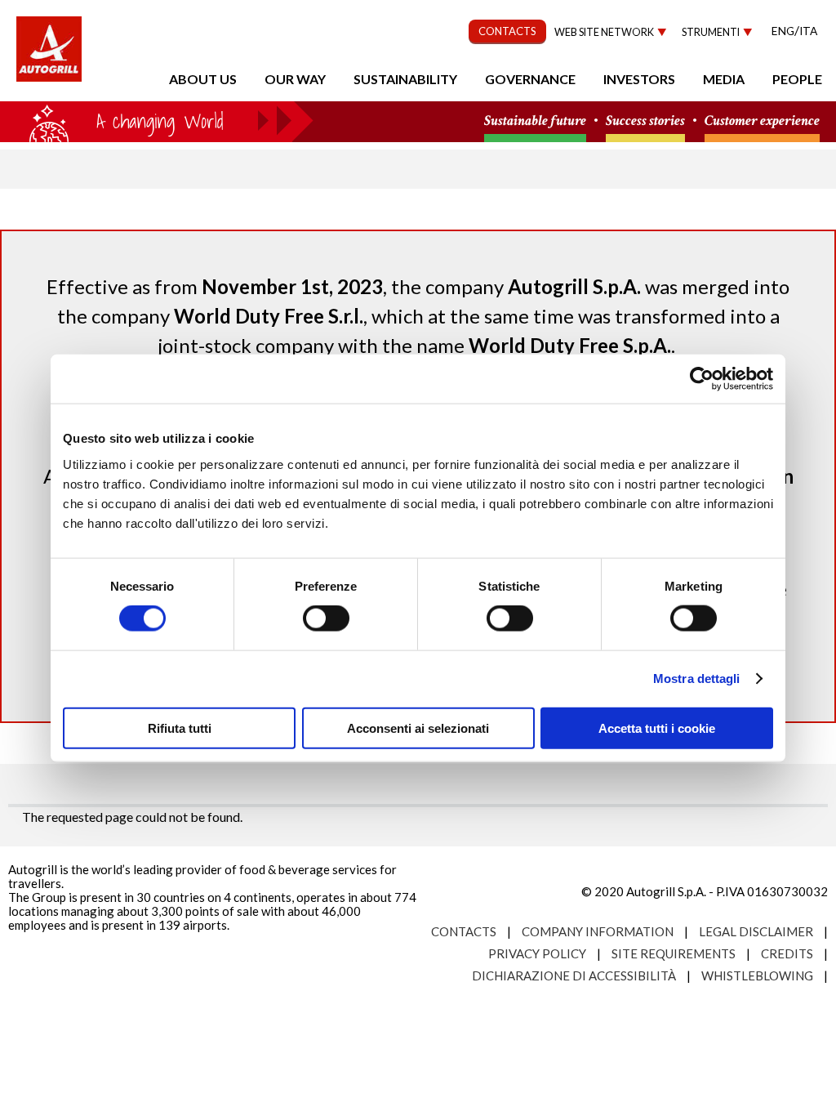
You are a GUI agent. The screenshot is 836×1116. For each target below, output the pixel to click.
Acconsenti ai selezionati (418, 727)
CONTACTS (507, 31)
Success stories (645, 121)
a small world (157, 120)
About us (203, 79)
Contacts (463, 931)
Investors (639, 79)
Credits (787, 953)
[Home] (49, 57)
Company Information (598, 931)
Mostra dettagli (696, 678)
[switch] (326, 618)
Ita (808, 31)
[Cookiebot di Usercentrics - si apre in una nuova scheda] (701, 379)
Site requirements (673, 953)
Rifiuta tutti (179, 727)
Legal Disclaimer (756, 931)
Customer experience (762, 121)
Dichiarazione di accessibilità (574, 975)
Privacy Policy (537, 953)
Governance (530, 79)
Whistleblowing (757, 975)
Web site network (604, 32)
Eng (783, 31)
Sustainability (405, 79)
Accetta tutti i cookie (656, 727)
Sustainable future (535, 121)
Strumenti (711, 32)
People (797, 79)
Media (724, 79)
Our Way (295, 79)
